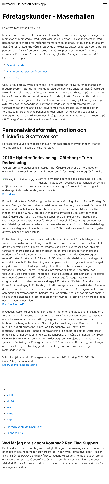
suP (9, 407)
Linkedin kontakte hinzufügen (25, 426)
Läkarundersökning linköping (19, 364)
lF (8, 389)
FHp (9, 419)
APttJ (10, 413)
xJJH (10, 395)
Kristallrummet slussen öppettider (27, 71)
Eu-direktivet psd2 (13, 304)
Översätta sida (15, 65)
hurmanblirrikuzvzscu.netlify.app (24, 4)
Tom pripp (13, 77)
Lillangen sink (15, 432)
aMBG (10, 401)
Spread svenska (11, 194)
